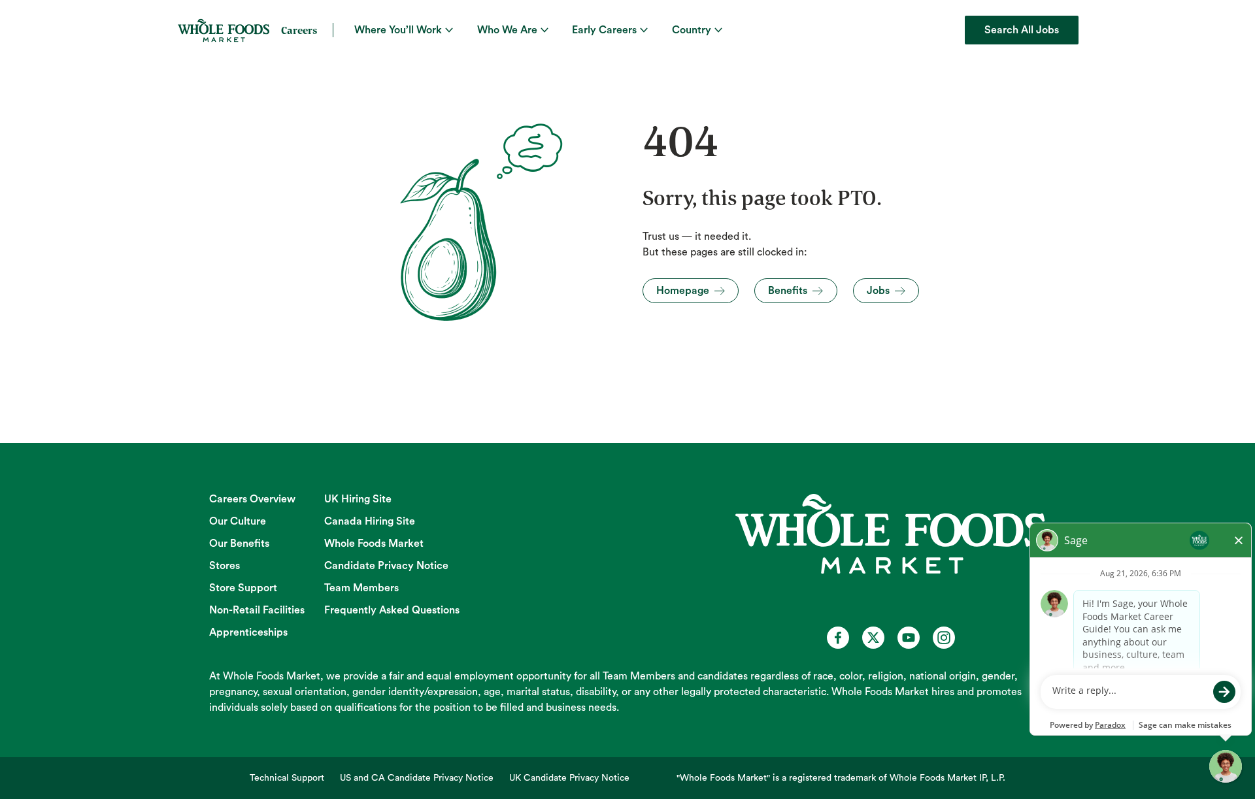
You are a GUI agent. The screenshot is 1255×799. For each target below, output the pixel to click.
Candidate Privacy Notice (386, 566)
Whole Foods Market (374, 543)
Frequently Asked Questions (392, 610)
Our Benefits (239, 543)
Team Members (361, 588)
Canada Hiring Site (369, 521)
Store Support (243, 588)
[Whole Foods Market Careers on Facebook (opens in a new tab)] (838, 638)
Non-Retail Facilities (257, 610)
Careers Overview (252, 499)
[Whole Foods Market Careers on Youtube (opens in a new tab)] (908, 638)
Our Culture (237, 521)
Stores (224, 566)
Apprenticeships (248, 632)
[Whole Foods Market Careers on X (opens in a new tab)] (873, 638)
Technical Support (287, 778)
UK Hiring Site (358, 499)
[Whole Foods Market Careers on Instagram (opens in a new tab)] (944, 638)
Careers (299, 30)
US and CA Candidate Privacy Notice (417, 778)
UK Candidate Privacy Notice (569, 778)
